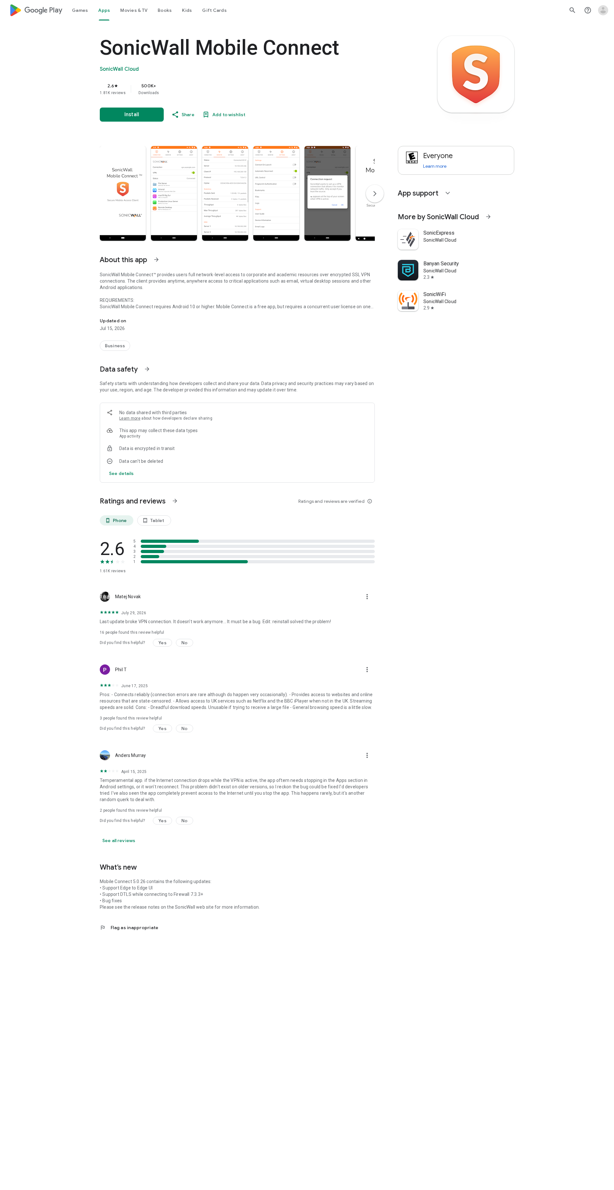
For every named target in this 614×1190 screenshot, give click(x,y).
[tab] (80, 10)
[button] (123, 193)
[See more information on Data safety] (147, 369)
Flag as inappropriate (129, 927)
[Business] (115, 345)
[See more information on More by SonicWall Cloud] (488, 216)
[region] (228, 89)
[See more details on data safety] (121, 473)
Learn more (129, 418)
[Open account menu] (603, 10)
